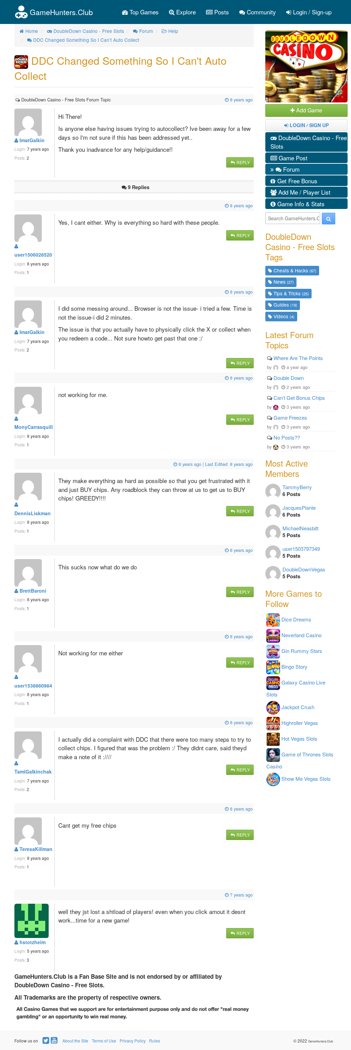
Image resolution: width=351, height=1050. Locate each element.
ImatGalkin (31, 140)
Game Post (292, 157)
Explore (185, 12)
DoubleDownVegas (303, 569)
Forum (290, 169)
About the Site (75, 1040)
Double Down (289, 377)
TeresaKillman (35, 848)
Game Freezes (290, 417)
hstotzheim (32, 942)
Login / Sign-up (311, 12)
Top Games (143, 12)
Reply (242, 162)
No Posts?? (287, 437)
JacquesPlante (299, 507)
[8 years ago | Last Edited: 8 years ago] (16, 464)
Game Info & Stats (300, 203)
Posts (221, 12)
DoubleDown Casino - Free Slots (308, 142)
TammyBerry (297, 487)
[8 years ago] (111, 99)
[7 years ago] (16, 894)
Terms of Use (104, 1040)
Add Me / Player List (303, 192)
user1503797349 (301, 548)
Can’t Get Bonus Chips (299, 397)
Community (260, 12)
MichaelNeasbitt (300, 528)
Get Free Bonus (296, 180)
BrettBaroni (32, 590)
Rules (154, 1040)
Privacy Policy (133, 1040)
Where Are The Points (298, 357)
